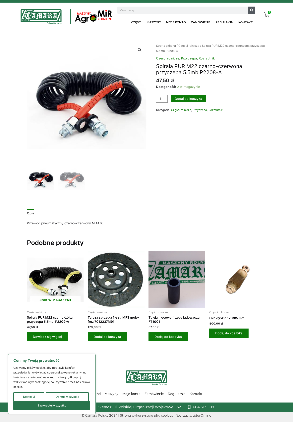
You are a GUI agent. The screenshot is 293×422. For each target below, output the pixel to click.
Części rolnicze (188, 46)
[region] (52, 384)
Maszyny (154, 22)
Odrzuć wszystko (67, 396)
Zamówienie (200, 22)
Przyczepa (189, 58)
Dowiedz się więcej (47, 337)
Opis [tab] (30, 213)
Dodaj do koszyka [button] (107, 337)
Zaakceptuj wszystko (52, 405)
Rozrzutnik (207, 58)
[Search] (251, 10)
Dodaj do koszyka (188, 99)
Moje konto (176, 22)
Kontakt (245, 22)
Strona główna (166, 46)
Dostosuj (29, 396)
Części (136, 22)
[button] (139, 49)
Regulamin (224, 22)
